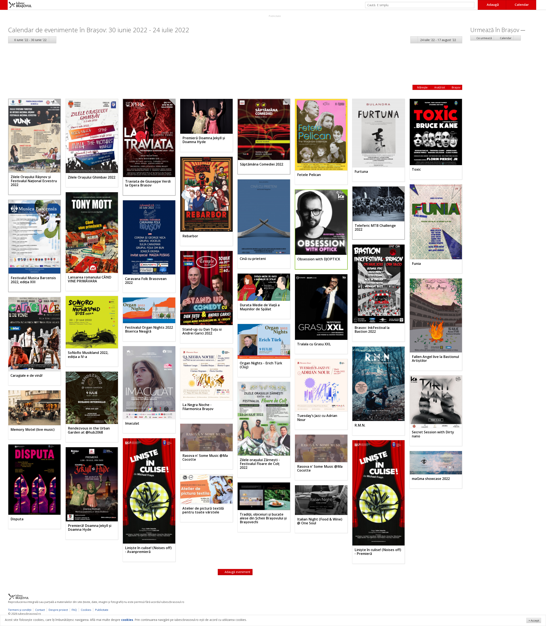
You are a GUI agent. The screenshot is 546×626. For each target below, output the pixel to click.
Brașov (455, 87)
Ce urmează (484, 38)
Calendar (505, 38)
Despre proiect (58, 610)
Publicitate (274, 16)
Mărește (422, 87)
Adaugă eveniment (237, 572)
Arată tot (439, 87)
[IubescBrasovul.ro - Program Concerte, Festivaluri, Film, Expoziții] (4, 5)
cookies (127, 620)
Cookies (86, 610)
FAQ (74, 610)
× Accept (534, 620)
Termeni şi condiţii (19, 610)
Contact (40, 610)
